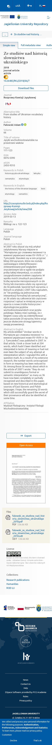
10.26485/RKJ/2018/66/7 (17, 81)
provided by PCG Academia (34, 692)
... (5, 34)
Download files (26, 88)
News (25, 680)
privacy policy (36, 731)
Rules (25, 696)
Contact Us (26, 684)
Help (26, 688)
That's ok (37, 740)
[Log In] (29, 5)
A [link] (16, 6)
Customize (7, 735)
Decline (13, 740)
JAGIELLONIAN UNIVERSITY (26, 713)
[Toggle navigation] (48, 17)
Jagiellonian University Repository (26, 24)
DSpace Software (13, 692)
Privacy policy (25, 700)
